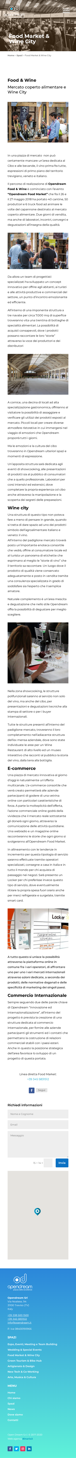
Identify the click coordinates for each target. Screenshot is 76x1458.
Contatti (13, 1420)
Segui (41, 1090)
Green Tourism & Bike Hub (25, 1360)
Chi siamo (14, 1398)
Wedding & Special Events (25, 1349)
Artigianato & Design (21, 1366)
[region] (38, 122)
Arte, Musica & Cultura (22, 1377)
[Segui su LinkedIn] (29, 1448)
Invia (62, 1163)
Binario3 (27, 1438)
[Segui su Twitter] (16, 1448)
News (11, 1409)
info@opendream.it (19, 1322)
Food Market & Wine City (24, 1355)
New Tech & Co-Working (23, 1371)
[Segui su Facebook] (31, 1090)
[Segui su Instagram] (22, 1448)
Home (11, 1392)
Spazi (11, 1403)
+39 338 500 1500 (18, 1315)
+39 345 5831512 (38, 1079)
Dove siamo (15, 1414)
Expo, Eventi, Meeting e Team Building (32, 1344)
